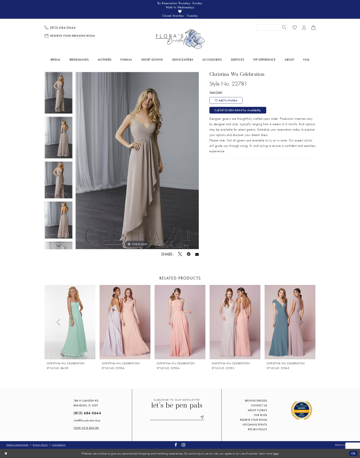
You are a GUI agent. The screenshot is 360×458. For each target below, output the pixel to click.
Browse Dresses (256, 400)
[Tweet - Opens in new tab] (180, 254)
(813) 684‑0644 (87, 413)
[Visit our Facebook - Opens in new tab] (175, 445)
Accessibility (59, 445)
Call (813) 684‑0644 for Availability (238, 110)
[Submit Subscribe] (201, 417)
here (275, 453)
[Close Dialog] (6, 453)
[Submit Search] (284, 27)
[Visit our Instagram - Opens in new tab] (183, 445)
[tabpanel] (58, 94)
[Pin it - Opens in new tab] (189, 254)
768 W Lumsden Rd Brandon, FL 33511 (86, 403)
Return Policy (257, 429)
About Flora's (257, 410)
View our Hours (86, 428)
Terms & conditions (17, 445)
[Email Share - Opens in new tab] (197, 254)
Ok (353, 453)
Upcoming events (254, 424)
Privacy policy (40, 445)
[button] (304, 27)
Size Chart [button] (216, 92)
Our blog (260, 415)
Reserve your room (253, 420)
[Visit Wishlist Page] (294, 27)
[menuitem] (60, 27)
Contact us (259, 405)
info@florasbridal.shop (87, 420)
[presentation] (70, 322)
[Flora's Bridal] (180, 39)
